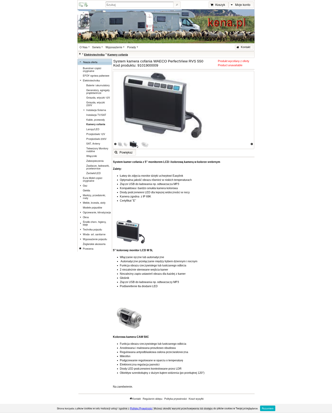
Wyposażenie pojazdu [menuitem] (95, 239)
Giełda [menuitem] (86, 190)
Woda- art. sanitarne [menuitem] (94, 234)
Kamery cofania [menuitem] (95, 124)
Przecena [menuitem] (88, 248)
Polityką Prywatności (141, 408)
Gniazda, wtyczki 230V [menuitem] (95, 103)
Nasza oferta (90, 62)
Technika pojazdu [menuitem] (92, 229)
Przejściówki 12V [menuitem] (95, 134)
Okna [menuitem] (86, 217)
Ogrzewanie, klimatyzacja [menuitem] (97, 212)
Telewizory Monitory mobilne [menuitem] (97, 149)
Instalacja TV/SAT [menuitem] (96, 115)
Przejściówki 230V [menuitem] (96, 139)
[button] (177, 4)
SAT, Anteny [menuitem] (93, 143)
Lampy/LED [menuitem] (92, 129)
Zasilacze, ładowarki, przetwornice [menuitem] (97, 167)
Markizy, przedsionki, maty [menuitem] (94, 196)
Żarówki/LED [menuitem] (93, 173)
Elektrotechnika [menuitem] (91, 80)
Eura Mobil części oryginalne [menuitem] (92, 179)
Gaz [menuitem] (85, 185)
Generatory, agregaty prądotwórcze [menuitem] (98, 91)
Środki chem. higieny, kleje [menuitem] (94, 223)
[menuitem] (85, 47)
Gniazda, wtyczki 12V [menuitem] (98, 97)
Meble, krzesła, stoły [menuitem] (94, 202)
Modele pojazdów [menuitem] (92, 207)
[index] (80, 53)
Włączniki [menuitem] (91, 156)
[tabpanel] (94, 158)
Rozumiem (268, 408)
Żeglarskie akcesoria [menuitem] (94, 244)
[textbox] (139, 5)
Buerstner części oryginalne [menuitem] (92, 69)
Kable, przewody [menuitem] (95, 119)
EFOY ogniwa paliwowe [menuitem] (96, 75)
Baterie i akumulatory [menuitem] (98, 85)
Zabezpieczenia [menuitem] (95, 161)
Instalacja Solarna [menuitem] (96, 110)
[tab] (94, 62)
